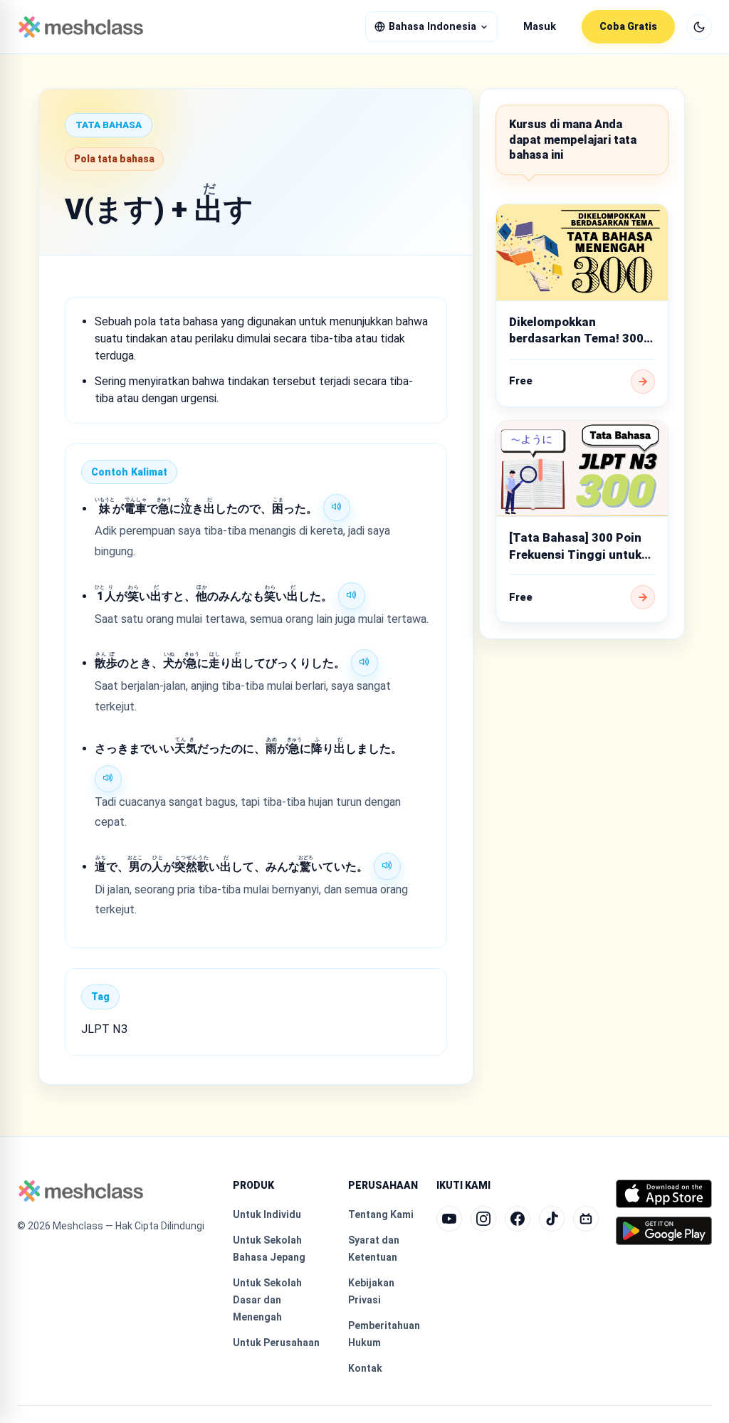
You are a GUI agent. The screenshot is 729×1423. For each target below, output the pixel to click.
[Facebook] (517, 1219)
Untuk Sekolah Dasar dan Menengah (267, 1300)
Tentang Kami (381, 1214)
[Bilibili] (586, 1219)
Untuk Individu (267, 1214)
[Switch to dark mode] (699, 27)
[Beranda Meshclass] (81, 27)
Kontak (365, 1368)
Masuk (539, 27)
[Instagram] (483, 1219)
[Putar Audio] (336, 507)
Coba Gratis (628, 26)
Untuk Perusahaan (276, 1342)
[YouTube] (449, 1219)
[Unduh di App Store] (664, 1194)
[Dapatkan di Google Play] (664, 1231)
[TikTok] (552, 1219)
